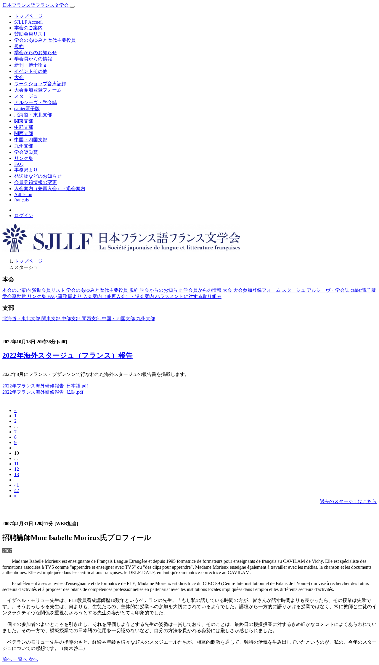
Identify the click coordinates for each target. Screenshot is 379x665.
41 (16, 485)
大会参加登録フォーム (38, 89)
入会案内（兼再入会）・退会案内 (49, 188)
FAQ (19, 164)
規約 (19, 46)
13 (16, 474)
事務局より (26, 169)
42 (16, 490)
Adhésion (23, 194)
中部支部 (23, 127)
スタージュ (26, 96)
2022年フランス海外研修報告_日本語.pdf (45, 385)
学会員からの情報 (33, 58)
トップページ (28, 16)
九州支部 (23, 145)
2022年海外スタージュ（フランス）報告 (67, 355)
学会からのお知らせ (35, 52)
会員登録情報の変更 (35, 182)
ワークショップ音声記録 (40, 83)
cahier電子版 (27, 108)
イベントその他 (30, 71)
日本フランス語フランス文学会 (36, 5)
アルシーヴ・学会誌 (35, 102)
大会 (19, 77)
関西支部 (23, 133)
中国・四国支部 (30, 139)
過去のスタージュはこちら (348, 501)
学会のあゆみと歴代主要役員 (45, 40)
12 (16, 469)
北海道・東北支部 (33, 114)
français (21, 199)
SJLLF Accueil (28, 22)
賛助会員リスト (30, 33)
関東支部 (23, 121)
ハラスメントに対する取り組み (188, 296)
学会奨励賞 (26, 152)
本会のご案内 (28, 27)
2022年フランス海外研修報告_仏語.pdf (42, 392)
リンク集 (23, 158)
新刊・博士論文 (30, 65)
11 (16, 463)
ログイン (23, 215)
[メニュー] (72, 7)
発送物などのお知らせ (38, 176)
